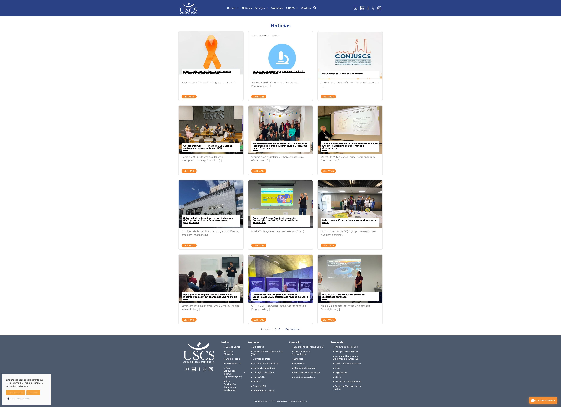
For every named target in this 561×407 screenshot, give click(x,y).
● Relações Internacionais (306, 372)
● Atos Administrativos (345, 346)
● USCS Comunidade (303, 377)
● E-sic (336, 368)
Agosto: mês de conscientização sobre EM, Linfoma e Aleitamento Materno (207, 72)
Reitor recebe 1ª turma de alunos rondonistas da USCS (349, 221)
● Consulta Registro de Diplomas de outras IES (346, 357)
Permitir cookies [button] (16, 393)
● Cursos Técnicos (228, 353)
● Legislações (340, 372)
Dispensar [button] (33, 393)
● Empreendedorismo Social (307, 346)
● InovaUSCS (258, 377)
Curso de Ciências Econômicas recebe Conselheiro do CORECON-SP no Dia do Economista (275, 220)
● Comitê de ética (260, 358)
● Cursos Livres (232, 346)
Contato (306, 8)
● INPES (255, 381)
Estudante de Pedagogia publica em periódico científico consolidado (279, 72)
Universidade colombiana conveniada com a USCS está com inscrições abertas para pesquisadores (208, 220)
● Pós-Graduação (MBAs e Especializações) (233, 372)
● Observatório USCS (262, 390)
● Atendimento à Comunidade (301, 353)
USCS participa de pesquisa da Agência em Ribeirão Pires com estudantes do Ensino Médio (210, 295)
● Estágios (297, 358)
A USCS (290, 8)
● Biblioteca (257, 346)
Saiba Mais (22, 386)
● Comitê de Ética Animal (265, 363)
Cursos (231, 8)
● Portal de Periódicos (263, 368)
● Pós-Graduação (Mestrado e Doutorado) (230, 385)
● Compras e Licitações (346, 351)
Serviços (260, 8)
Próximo (295, 329)
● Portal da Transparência (347, 381)
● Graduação (231, 363)
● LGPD (337, 377)
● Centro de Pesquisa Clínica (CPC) (267, 353)
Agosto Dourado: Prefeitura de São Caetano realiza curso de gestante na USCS (207, 146)
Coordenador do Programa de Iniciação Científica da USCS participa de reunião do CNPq (280, 295)
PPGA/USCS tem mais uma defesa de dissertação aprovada (343, 295)
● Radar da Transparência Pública (347, 387)
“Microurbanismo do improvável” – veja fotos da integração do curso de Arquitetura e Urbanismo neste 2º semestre (280, 145)
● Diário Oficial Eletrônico (347, 363)
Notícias (247, 8)
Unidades (277, 8)
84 (287, 329)
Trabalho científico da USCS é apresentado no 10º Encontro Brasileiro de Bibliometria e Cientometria (350, 145)
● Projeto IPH (258, 386)
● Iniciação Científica (262, 372)
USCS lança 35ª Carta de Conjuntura (342, 73)
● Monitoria (298, 363)
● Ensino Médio (232, 358)
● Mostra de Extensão (304, 368)
